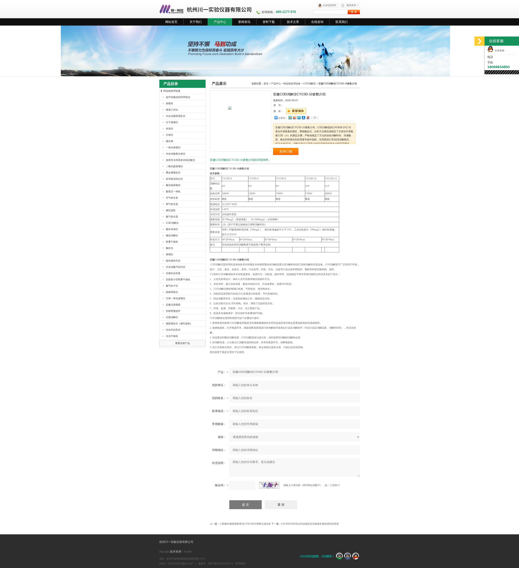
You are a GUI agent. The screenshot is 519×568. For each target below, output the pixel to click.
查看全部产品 (182, 343)
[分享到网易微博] (308, 117)
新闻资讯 (244, 22)
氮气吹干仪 (172, 285)
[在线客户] (479, 41)
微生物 (169, 141)
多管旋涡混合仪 (174, 179)
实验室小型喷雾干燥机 (178, 279)
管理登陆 (240, 563)
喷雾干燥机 (172, 241)
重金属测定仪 (173, 172)
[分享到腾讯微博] (299, 117)
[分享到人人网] (303, 117)
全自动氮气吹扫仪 (175, 267)
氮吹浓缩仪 (172, 229)
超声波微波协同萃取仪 (178, 97)
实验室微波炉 (173, 311)
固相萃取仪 (172, 292)
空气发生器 (172, 197)
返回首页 (352, 5)
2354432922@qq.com (180, 563)
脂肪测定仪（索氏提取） (179, 323)
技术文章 (293, 22)
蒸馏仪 (169, 254)
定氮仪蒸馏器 (173, 304)
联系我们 (342, 22)
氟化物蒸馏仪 (173, 185)
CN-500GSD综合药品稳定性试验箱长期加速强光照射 (310, 523)
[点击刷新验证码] (269, 485)
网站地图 (164, 551)
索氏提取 (171, 210)
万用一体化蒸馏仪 (175, 298)
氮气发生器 (172, 216)
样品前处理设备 (171, 90)
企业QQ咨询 (329, 5)
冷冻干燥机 (172, 336)
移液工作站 (172, 109)
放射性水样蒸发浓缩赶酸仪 (180, 160)
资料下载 (269, 22)
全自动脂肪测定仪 (175, 116)
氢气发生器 (172, 204)
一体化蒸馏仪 (173, 147)
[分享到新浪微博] (294, 117)
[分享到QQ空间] (290, 117)
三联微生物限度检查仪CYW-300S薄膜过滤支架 (245, 523)
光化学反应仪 (173, 329)
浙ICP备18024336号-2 (220, 563)
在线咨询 (317, 22)
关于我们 (196, 22)
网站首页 (171, 22)
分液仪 (169, 134)
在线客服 (498, 50)
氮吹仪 (169, 248)
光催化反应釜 (173, 273)
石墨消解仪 (172, 317)
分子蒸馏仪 (172, 122)
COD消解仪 (172, 223)
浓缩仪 (169, 128)
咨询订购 (285, 151)
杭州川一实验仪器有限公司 (205, 9)
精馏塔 (169, 103)
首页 (266, 83)
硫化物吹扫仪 (173, 260)
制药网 (187, 551)
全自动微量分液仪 (175, 153)
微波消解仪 (172, 235)
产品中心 (220, 22)
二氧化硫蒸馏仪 (174, 166)
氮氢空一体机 (173, 191)
